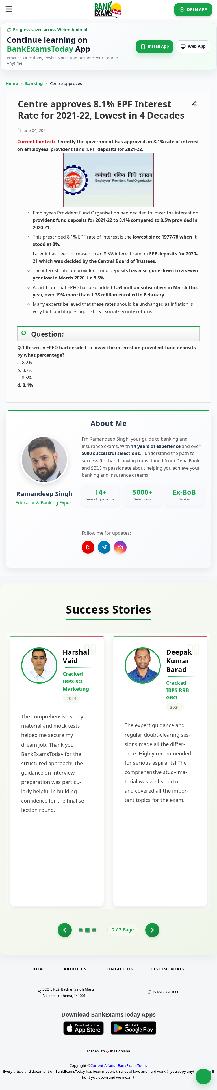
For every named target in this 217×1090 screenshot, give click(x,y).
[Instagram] (120, 547)
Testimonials (168, 969)
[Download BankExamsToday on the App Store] (83, 1028)
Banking (34, 83)
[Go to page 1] (65, 930)
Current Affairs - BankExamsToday (118, 1065)
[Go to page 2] (87, 930)
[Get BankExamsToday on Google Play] (133, 1028)
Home (12, 83)
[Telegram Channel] (104, 547)
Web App (197, 46)
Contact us (119, 969)
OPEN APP (197, 9)
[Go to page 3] (94, 930)
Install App (158, 46)
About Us (75, 969)
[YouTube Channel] (88, 547)
